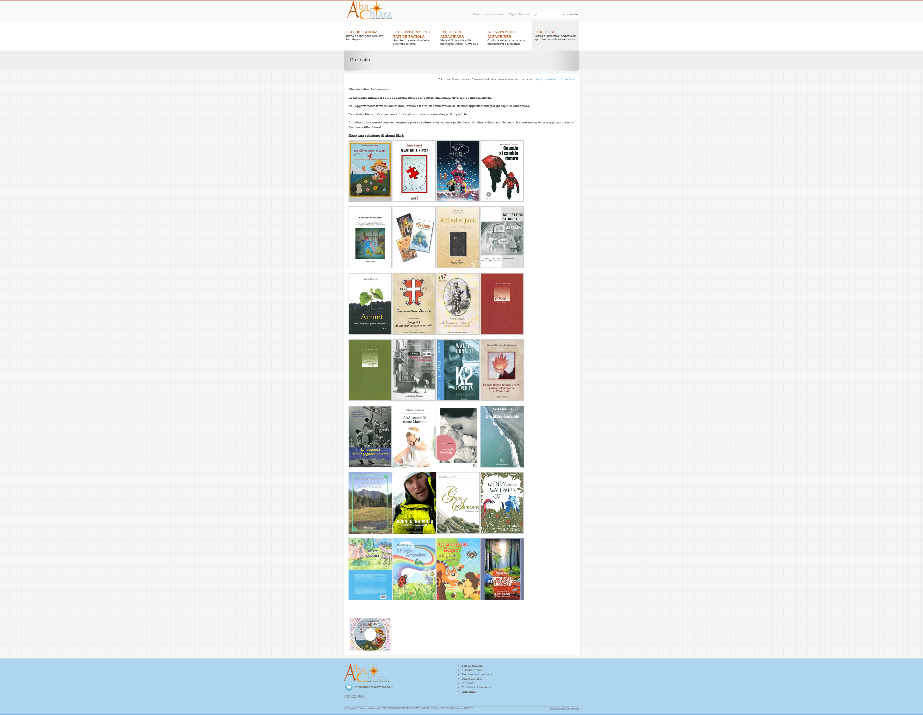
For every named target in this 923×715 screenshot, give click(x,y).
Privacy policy (354, 696)
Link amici (469, 692)
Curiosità (468, 683)
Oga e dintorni (519, 14)
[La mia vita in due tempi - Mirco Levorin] (370, 267)
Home (455, 79)
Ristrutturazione (473, 670)
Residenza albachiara (477, 674)
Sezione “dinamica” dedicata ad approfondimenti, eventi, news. (497, 79)
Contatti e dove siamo (488, 14)
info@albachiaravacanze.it (374, 687)
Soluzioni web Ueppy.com (564, 708)
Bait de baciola (472, 666)
